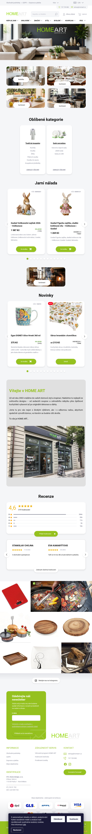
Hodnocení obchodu (42, 757)
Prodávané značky (41, 760)
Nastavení (17, 830)
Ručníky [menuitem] (33, 148)
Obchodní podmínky (13, 3)
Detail (66, 361)
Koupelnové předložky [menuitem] (32, 163)
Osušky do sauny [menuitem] (33, 160)
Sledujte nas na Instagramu (48, 680)
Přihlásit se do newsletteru (23, 733)
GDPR (25, 3)
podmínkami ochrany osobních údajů (25, 726)
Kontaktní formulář (74, 772)
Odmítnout (58, 819)
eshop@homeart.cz (75, 754)
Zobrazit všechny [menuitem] (32, 170)
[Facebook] (65, 764)
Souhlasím (74, 819)
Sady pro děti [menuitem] (59, 154)
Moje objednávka (12, 764)
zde (24, 825)
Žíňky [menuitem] (33, 154)
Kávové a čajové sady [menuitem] (59, 148)
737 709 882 (72, 758)
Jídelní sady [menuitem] (59, 151)
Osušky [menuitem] (32, 151)
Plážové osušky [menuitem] (32, 157)
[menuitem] (12, 20)
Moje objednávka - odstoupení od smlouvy (46, 798)
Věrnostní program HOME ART (45, 753)
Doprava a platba (35, 3)
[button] (27, 258)
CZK (79, 3)
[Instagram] (69, 764)
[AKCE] (65, 317)
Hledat (56, 14)
